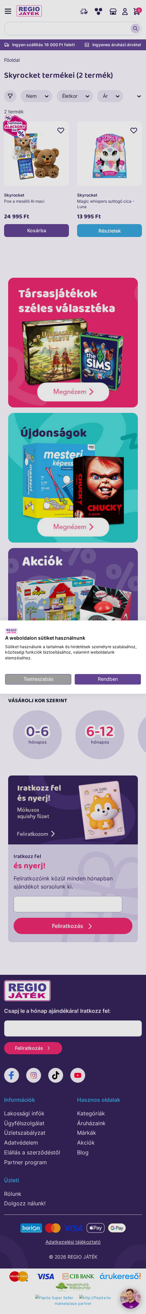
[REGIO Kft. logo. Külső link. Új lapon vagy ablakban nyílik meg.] (11, 631)
